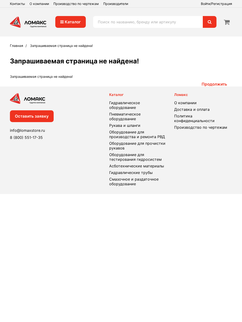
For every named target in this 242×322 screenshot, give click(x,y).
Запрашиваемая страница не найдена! (61, 46)
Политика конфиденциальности (194, 118)
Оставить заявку (32, 116)
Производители (115, 4)
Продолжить (214, 84)
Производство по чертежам (76, 4)
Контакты (17, 4)
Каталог (72, 22)
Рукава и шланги (124, 125)
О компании (39, 4)
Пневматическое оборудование (125, 116)
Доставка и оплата (192, 109)
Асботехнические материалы (136, 166)
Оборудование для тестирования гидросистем (135, 157)
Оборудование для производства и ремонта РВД (137, 134)
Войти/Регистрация (216, 4)
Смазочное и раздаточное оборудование (134, 181)
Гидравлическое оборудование (124, 105)
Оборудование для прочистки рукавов (137, 145)
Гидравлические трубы (131, 172)
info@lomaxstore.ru (27, 130)
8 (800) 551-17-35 (26, 137)
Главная (16, 46)
